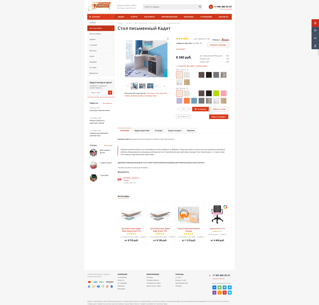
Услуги (134, 17)
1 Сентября (104, 175)
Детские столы (153, 93)
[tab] (181, 49)
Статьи (178, 277)
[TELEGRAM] (225, 287)
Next (164, 86)
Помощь (179, 274)
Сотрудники (122, 283)
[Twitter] (230, 287)
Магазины (189, 17)
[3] (182, 39)
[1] (177, 39)
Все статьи (108, 145)
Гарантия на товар (154, 286)
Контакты (223, 17)
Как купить (149, 17)
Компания (122, 274)
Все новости (107, 103)
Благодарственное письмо (100, 110)
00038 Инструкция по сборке (131, 179)
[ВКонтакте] (214, 287)
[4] (184, 39)
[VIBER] (214, 293)
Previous (128, 86)
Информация (153, 274)
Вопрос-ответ (180, 280)
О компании (206, 17)
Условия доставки (153, 283)
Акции (121, 17)
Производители (169, 17)
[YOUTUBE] (225, 293)
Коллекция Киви (150, 96)
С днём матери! (106, 163)
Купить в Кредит (219, 117)
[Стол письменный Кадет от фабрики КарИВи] (146, 58)
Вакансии (121, 286)
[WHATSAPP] (219, 287)
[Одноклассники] (219, 293)
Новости (121, 280)
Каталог (96, 17)
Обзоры (178, 286)
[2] (179, 39)
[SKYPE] (230, 293)
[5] (187, 39)
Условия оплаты (153, 280)
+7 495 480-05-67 (223, 6)
